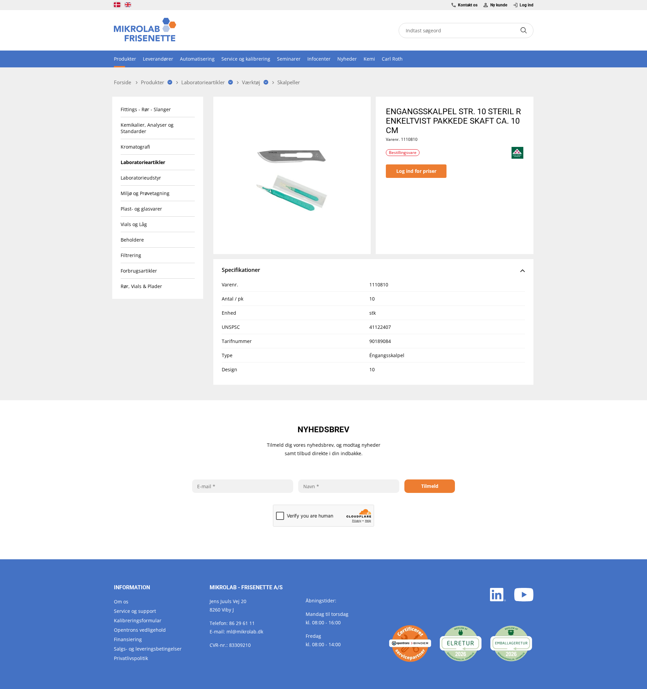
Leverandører (158, 59)
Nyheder (347, 59)
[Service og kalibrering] (410, 643)
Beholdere (132, 240)
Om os (121, 601)
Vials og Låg (134, 224)
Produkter (125, 59)
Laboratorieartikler (143, 162)
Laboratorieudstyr (141, 178)
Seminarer (289, 59)
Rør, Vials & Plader (141, 286)
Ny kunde (498, 5)
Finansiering (128, 639)
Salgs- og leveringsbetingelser (148, 649)
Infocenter (319, 59)
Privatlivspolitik (131, 658)
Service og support (135, 611)
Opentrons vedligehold (140, 630)
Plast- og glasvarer (141, 209)
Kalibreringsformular (137, 620)
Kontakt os (467, 5)
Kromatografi (135, 147)
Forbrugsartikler (139, 271)
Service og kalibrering (245, 59)
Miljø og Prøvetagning (145, 193)
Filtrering (131, 255)
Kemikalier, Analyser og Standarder (147, 128)
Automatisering (197, 59)
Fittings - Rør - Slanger (146, 109)
